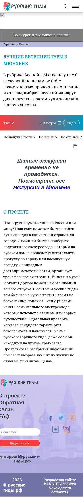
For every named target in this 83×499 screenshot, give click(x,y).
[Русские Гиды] (24, 6)
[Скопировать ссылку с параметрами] (75, 147)
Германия (9, 44)
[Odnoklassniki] (72, 418)
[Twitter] (61, 418)
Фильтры (48, 123)
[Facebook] (50, 418)
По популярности (18, 137)
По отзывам (70, 137)
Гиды (71, 123)
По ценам (46, 137)
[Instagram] (66, 429)
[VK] (55, 429)
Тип (6, 123)
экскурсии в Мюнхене (41, 187)
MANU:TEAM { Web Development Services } (59, 488)
